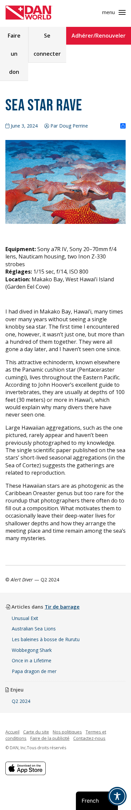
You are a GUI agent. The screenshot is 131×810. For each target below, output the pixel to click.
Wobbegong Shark (32, 650)
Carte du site (36, 732)
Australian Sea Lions (34, 628)
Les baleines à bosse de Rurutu (46, 639)
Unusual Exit (25, 618)
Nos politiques (67, 732)
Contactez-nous (89, 738)
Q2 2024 (21, 701)
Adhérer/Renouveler (99, 35)
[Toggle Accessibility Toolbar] (117, 796)
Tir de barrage (62, 606)
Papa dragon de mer (34, 671)
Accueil (12, 732)
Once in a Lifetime (31, 660)
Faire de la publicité (50, 738)
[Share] (123, 126)
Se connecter (47, 44)
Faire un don (14, 54)
